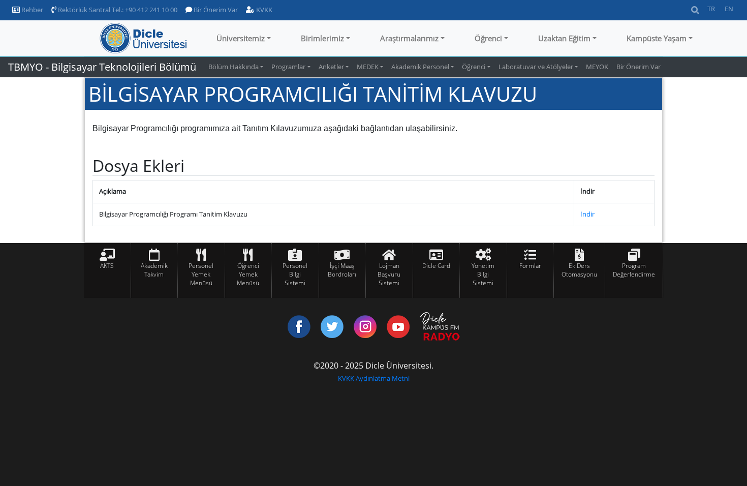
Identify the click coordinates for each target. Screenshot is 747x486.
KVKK (263, 9)
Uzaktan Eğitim (564, 38)
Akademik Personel (420, 66)
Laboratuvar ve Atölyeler (536, 66)
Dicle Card (436, 265)
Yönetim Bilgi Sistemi (483, 274)
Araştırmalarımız (409, 38)
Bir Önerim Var (215, 9)
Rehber (31, 9)
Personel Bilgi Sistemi (295, 274)
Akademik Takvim (154, 270)
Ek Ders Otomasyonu (579, 270)
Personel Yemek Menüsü (201, 274)
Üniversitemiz (240, 38)
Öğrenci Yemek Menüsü (248, 274)
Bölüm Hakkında (233, 66)
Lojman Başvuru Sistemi (389, 274)
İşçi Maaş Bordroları (342, 270)
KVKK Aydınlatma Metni (374, 378)
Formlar (530, 265)
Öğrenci (488, 38)
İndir (587, 214)
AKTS (107, 265)
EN (729, 8)
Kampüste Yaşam (657, 38)
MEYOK (597, 66)
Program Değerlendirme (634, 270)
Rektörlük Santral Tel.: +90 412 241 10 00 (116, 9)
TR (711, 8)
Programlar (288, 66)
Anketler (331, 66)
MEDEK (368, 66)
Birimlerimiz (322, 38)
